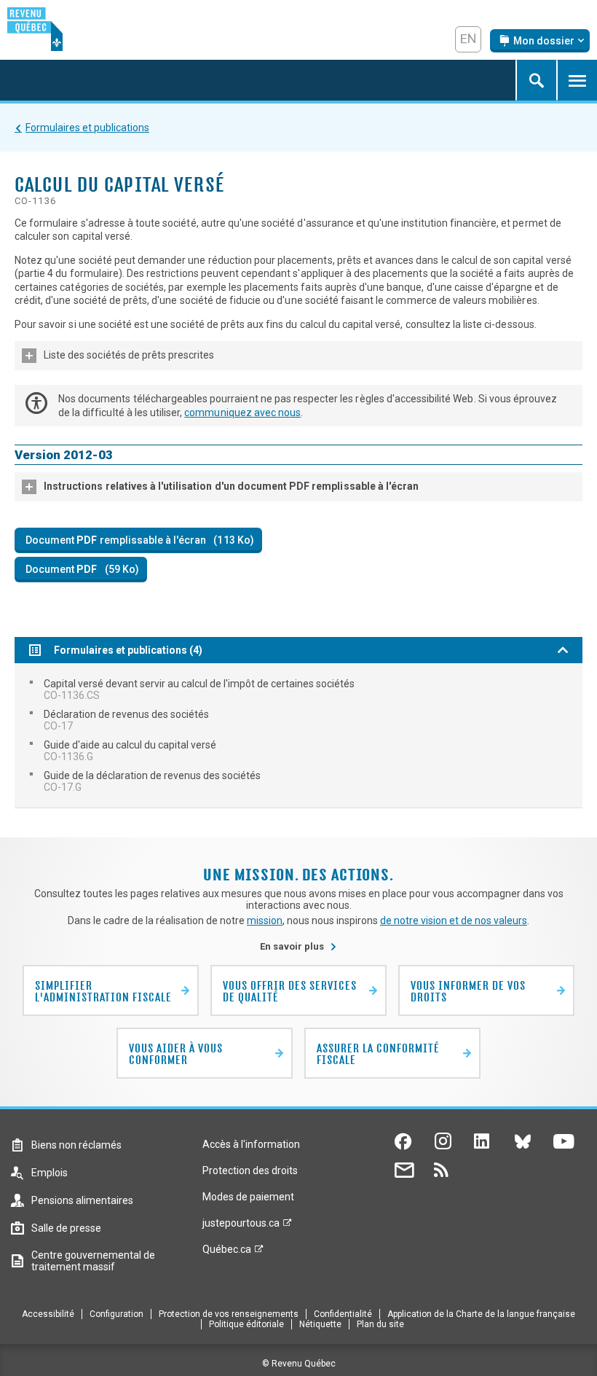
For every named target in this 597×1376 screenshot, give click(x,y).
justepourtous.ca (241, 1226)
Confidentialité (343, 1314)
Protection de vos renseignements (228, 1314)
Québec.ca (226, 1252)
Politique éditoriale (246, 1324)
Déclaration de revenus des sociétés (126, 720)
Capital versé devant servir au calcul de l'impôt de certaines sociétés (199, 689)
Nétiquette (320, 1324)
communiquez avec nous (242, 412)
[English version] (468, 39)
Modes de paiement (248, 1197)
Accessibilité (48, 1314)
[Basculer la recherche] (535, 80)
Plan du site (380, 1324)
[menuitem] (298, 689)
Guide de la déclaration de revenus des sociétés (152, 781)
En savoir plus (298, 946)
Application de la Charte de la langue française (481, 1314)
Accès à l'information (251, 1144)
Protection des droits (250, 1170)
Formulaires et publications (87, 127)
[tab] (298, 355)
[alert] (540, 40)
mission (264, 920)
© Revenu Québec (299, 1364)
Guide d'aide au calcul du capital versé (130, 750)
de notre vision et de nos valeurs (453, 920)
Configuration (116, 1314)
